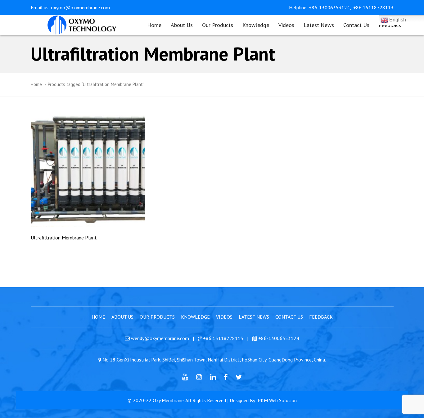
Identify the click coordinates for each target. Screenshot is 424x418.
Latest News (254, 317)
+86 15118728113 (373, 7)
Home (36, 84)
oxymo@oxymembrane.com (80, 7)
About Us (122, 317)
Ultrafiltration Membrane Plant (64, 237)
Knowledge (195, 317)
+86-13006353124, (330, 7)
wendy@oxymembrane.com (160, 338)
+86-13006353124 (278, 338)
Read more (88, 218)
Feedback (321, 317)
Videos (224, 317)
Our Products (157, 317)
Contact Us (289, 317)
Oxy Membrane (168, 400)
